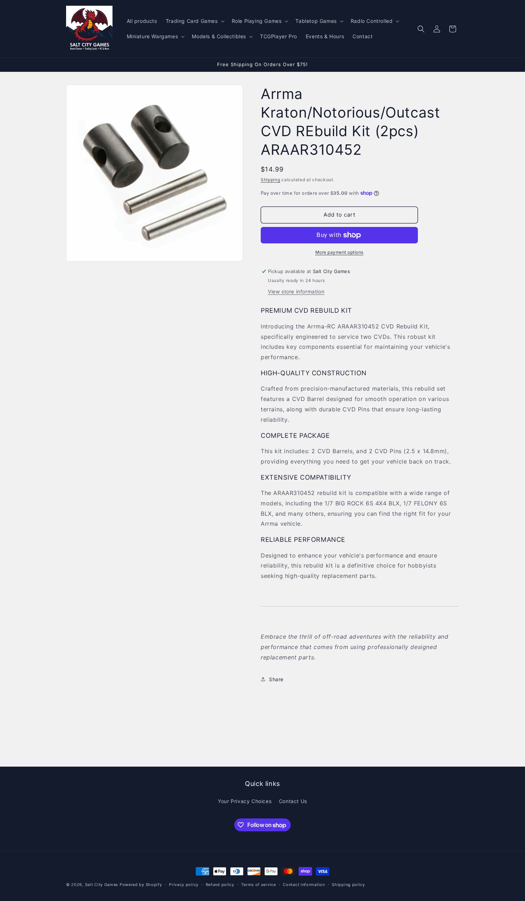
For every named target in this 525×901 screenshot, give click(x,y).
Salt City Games (102, 884)
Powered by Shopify (141, 884)
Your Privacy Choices (244, 801)
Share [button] (276, 679)
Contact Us (293, 801)
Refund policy (220, 884)
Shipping (270, 179)
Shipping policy (348, 884)
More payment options (339, 252)
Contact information (304, 884)
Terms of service (258, 884)
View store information (296, 291)
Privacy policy (184, 884)
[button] (194, 21)
